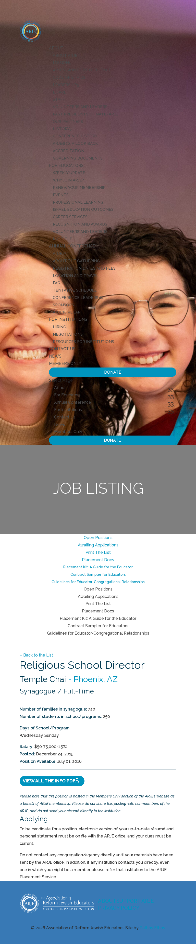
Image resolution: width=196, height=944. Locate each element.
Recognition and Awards (80, 224)
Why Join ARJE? (68, 180)
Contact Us (62, 348)
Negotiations (68, 334)
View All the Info (49, 780)
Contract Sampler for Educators (98, 574)
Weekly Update (69, 173)
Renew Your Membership (79, 187)
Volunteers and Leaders (80, 106)
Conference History (75, 136)
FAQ (56, 283)
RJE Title (62, 239)
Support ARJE (135, 901)
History (61, 129)
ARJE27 (59, 253)
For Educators (66, 165)
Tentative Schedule (75, 290)
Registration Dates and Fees (84, 268)
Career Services (70, 217)
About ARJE (65, 55)
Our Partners (68, 121)
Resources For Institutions (83, 341)
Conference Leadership (79, 297)
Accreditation (68, 151)
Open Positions (98, 537)
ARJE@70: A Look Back (75, 143)
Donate (112, 372)
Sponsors (63, 305)
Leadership (65, 85)
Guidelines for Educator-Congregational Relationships (98, 582)
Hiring (59, 327)
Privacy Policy (118, 908)
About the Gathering (76, 261)
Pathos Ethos (152, 927)
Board (60, 92)
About (56, 48)
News (55, 356)
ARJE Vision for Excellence (82, 70)
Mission (61, 62)
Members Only (65, 363)
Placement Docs (98, 559)
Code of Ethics (69, 77)
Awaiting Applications (98, 545)
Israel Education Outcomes (83, 209)
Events (61, 195)
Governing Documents (78, 158)
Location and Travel (76, 275)
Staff (59, 99)
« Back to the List (36, 655)
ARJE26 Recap (66, 312)
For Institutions (68, 319)
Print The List (98, 552)
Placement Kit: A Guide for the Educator (98, 567)
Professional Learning (78, 202)
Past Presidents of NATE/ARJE (85, 114)
